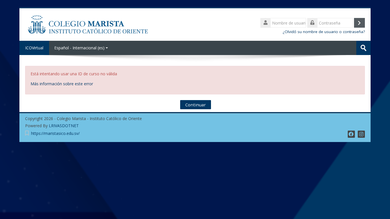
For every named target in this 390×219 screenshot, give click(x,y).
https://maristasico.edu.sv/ (55, 133)
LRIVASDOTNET (64, 125)
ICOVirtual (34, 47)
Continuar (195, 105)
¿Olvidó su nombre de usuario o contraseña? (324, 31)
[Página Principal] (88, 24)
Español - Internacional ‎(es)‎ (79, 47)
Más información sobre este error (62, 83)
